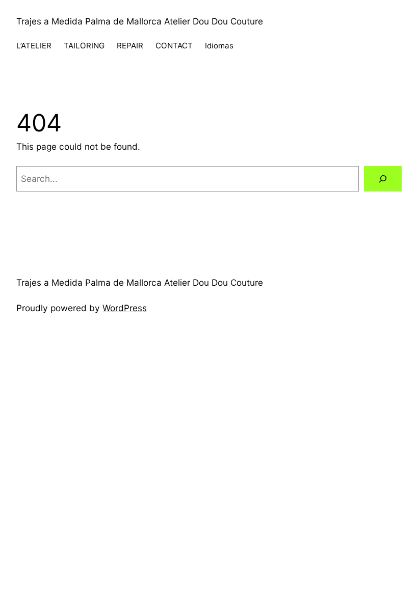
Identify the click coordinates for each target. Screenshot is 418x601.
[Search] (383, 179)
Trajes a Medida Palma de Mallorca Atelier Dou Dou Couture (139, 21)
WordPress (124, 308)
